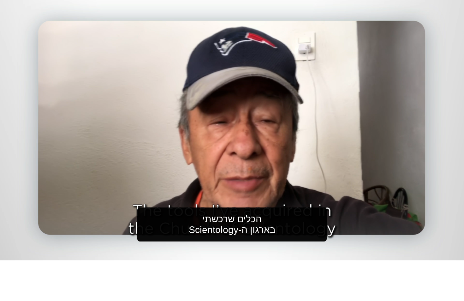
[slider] (245, 254)
